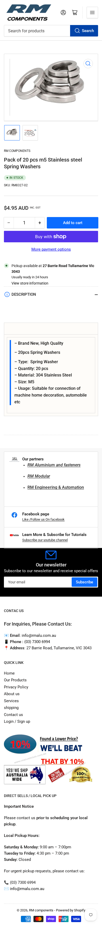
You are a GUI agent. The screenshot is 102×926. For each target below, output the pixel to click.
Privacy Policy (16, 687)
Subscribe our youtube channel (45, 540)
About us (12, 694)
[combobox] (51, 30)
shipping (11, 707)
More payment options (51, 249)
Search (88, 30)
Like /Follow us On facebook (43, 519)
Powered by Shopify (70, 910)
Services (11, 701)
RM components (17, 151)
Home (9, 673)
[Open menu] (92, 12)
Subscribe (84, 582)
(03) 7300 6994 (37, 641)
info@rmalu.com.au (27, 888)
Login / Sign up (17, 721)
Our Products (15, 680)
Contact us (13, 714)
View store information (30, 283)
